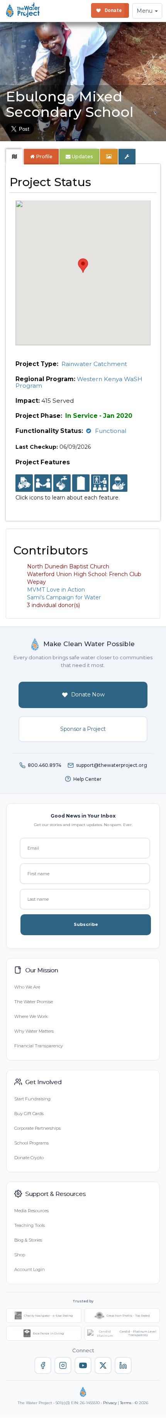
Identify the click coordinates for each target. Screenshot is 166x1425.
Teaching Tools (29, 1225)
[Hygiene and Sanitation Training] (99, 483)
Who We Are (27, 987)
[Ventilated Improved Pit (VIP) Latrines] (81, 483)
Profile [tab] (44, 156)
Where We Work (30, 1016)
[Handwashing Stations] (62, 483)
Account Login (29, 1269)
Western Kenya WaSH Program (78, 382)
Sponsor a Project (83, 728)
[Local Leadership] (24, 483)
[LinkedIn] (123, 1365)
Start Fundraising (32, 1099)
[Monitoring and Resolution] (118, 483)
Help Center (87, 779)
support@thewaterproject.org (111, 765)
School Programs (31, 1143)
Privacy (110, 1402)
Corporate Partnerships (37, 1128)
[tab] (14, 156)
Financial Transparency (38, 1046)
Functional (111, 431)
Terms (125, 1402)
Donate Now (88, 694)
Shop (19, 1254)
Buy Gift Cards (29, 1113)
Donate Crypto (29, 1157)
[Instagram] (62, 1365)
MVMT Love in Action (56, 589)
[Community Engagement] (43, 483)
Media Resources (31, 1210)
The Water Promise (33, 1001)
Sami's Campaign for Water (64, 597)
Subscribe (86, 924)
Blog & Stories (28, 1240)
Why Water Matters (34, 1031)
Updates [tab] (82, 156)
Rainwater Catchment (94, 364)
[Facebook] (42, 1365)
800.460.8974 (44, 765)
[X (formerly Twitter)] (103, 1365)
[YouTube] (83, 1365)
